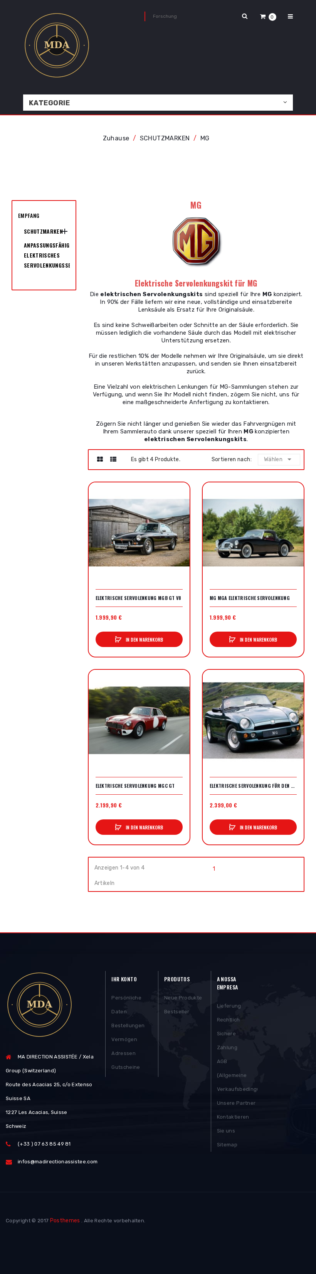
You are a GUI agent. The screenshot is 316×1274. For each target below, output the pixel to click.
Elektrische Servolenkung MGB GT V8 (139, 598)
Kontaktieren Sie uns (233, 1124)
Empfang (28, 215)
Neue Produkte (183, 998)
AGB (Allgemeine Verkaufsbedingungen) (237, 1075)
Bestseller (176, 1011)
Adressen (123, 1053)
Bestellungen (128, 1025)
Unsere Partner (236, 1103)
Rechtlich (228, 1020)
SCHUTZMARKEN (43, 231)
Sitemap (227, 1145)
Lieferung (229, 1006)
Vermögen (124, 1039)
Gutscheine (125, 1067)
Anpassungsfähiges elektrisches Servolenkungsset (47, 255)
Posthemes (65, 1220)
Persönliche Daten (126, 1004)
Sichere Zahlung (227, 1040)
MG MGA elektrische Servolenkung (250, 598)
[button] (268, 16)
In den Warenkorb (143, 639)
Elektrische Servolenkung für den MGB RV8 (253, 786)
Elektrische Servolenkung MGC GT (135, 786)
